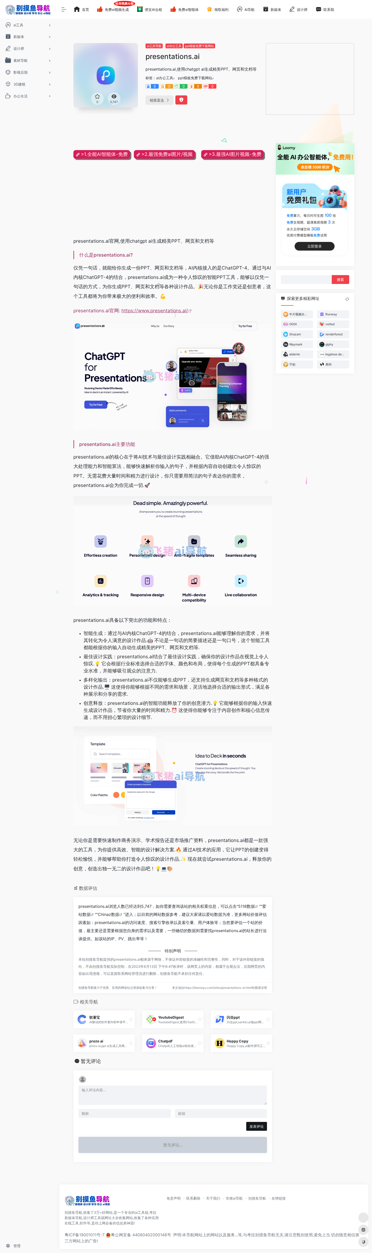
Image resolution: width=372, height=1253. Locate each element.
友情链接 (279, 1198)
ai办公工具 (174, 46)
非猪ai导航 (234, 1198)
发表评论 (257, 1126)
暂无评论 (91, 1061)
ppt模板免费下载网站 (199, 46)
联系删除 (193, 1198)
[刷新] (347, 299)
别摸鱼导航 (257, 1198)
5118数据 (246, 906)
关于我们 (213, 1198)
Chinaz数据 (108, 914)
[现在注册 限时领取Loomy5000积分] (315, 159)
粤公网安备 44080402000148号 (141, 1234)
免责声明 (174, 1198)
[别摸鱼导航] (87, 1202)
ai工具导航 (154, 46)
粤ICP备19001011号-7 (85, 1234)
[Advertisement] (310, 79)
